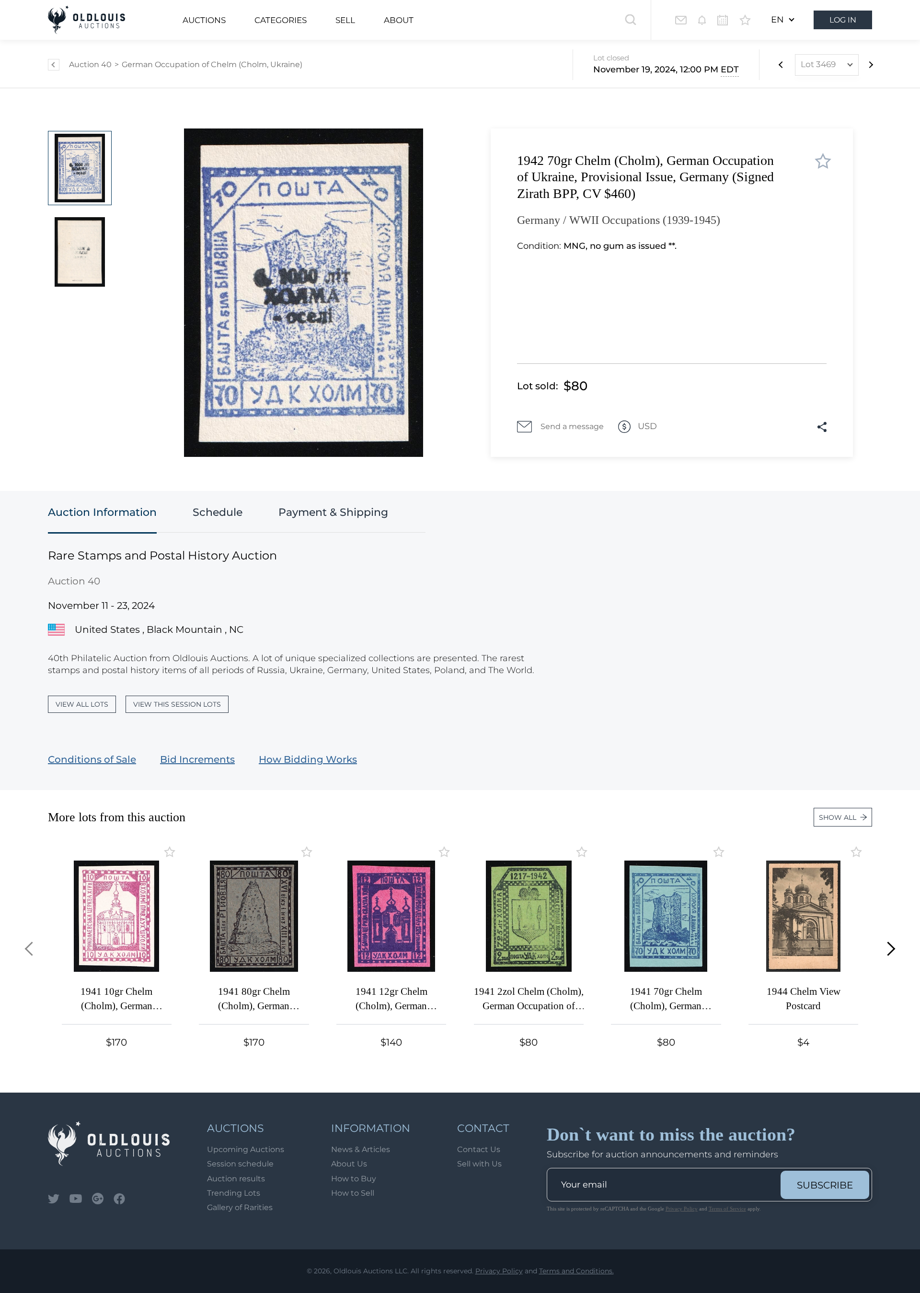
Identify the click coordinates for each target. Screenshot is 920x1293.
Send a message (572, 426)
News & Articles (360, 1149)
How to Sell (352, 1193)
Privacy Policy (682, 1208)
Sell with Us (479, 1163)
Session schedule (240, 1163)
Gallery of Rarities (240, 1207)
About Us (349, 1163)
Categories (280, 20)
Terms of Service (727, 1208)
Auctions (204, 20)
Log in (842, 19)
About (399, 20)
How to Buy (353, 1178)
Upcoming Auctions (245, 1149)
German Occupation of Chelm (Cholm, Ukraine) (212, 64)
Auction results (236, 1178)
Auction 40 (90, 64)
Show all (837, 817)
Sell (345, 20)
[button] (32, 949)
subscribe (825, 1185)
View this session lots (177, 704)
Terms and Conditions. (576, 1271)
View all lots (82, 704)
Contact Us (478, 1149)
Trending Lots (233, 1193)
